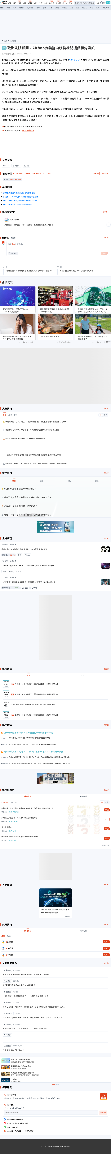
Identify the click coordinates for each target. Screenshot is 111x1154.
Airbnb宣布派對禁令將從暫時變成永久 (18, 204)
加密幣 (51, 3)
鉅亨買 (58, 3)
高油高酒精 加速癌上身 (49, 336)
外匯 (40, 3)
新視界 (84, 8)
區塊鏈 (64, 8)
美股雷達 (13, 41)
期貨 (57, 8)
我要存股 (105, 173)
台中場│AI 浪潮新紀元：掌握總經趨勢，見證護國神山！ (34, 684)
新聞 (14, 3)
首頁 (9, 3)
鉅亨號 (64, 3)
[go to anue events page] (98, 2)
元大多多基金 (6, 827)
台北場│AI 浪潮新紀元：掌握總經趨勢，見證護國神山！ (34, 694)
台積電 (10, 948)
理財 (77, 8)
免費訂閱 (103, 1113)
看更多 (105, 212)
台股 (19, 3)
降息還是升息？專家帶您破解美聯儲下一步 (23, 126)
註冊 (108, 3)
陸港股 (30, 3)
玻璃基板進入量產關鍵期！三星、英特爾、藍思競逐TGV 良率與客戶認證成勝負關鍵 (93, 310)
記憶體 (10, 941)
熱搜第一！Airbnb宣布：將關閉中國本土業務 (20, 196)
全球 (45, 3)
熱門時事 (30, 8)
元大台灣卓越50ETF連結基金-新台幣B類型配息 (19, 836)
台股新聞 (13, 561)
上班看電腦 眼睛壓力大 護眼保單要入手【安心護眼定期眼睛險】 (17, 337)
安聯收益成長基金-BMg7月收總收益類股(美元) (19, 817)
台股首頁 (96, 173)
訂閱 (70, 3)
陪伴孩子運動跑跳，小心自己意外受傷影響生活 (93, 337)
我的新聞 (106, 8)
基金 (36, 3)
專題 (91, 8)
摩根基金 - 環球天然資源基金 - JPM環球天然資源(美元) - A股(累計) (27, 808)
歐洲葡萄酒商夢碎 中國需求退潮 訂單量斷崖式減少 (54, 310)
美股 (24, 3)
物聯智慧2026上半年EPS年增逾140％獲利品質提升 (16, 310)
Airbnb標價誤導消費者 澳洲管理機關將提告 (20, 200)
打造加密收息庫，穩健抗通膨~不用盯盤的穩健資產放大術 (33, 704)
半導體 (10, 954)
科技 (14, 8)
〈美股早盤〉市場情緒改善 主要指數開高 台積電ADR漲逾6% (28, 270)
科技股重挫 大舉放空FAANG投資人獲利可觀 (76, 270)
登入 (104, 3)
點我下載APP (28, 130)
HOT (12, 684)
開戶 (107, 819)
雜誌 (98, 8)
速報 (38, 8)
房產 (71, 8)
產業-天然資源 (14, 812)
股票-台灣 (12, 831)
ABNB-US (74, 59)
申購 (107, 810)
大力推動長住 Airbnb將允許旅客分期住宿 (19, 192)
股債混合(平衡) (14, 821)
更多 (105, 415)
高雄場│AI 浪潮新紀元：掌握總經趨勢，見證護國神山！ (34, 715)
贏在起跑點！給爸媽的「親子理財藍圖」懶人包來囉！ (34, 173)
